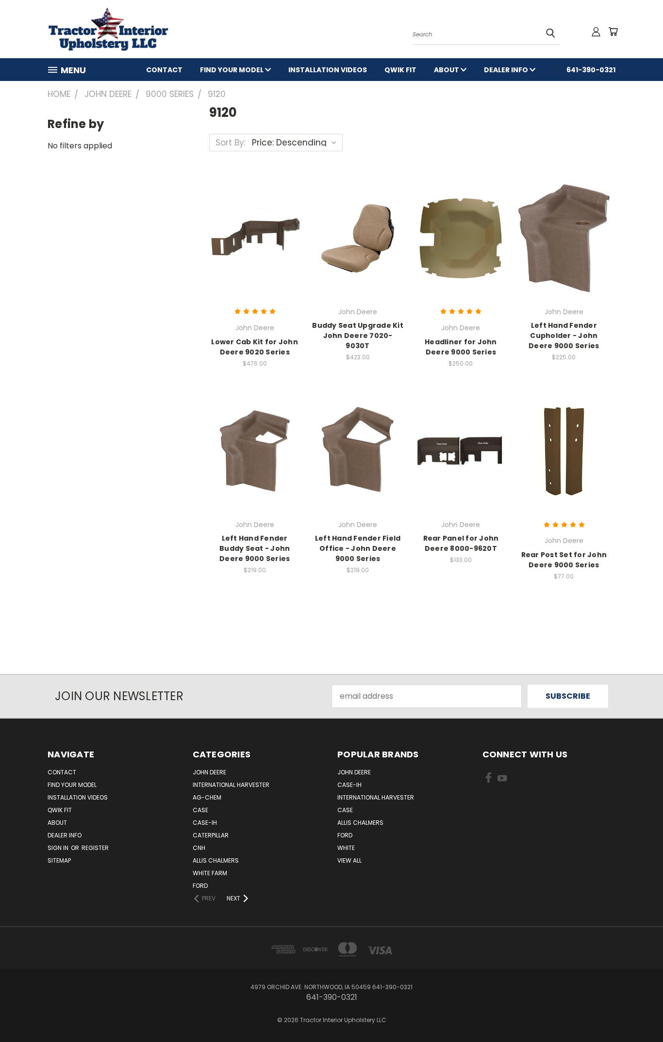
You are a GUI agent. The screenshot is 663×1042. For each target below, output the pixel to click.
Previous (635, 1011)
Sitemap (59, 860)
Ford (200, 886)
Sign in (59, 848)
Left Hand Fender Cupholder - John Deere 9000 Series (564, 336)
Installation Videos (327, 70)
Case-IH (205, 822)
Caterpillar (211, 835)
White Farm (210, 873)
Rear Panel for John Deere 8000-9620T (461, 543)
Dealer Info (507, 70)
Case (200, 810)
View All (349, 860)
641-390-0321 (590, 70)
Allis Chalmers (216, 860)
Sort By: (230, 142)
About (447, 70)
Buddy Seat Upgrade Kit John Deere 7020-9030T (357, 336)
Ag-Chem (207, 797)
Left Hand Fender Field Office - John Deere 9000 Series (358, 548)
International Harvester (231, 785)
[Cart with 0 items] (613, 31)
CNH (199, 848)
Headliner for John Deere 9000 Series (461, 347)
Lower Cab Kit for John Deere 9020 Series (254, 347)
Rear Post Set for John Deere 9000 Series (564, 560)
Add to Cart (563, 237)
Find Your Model (232, 70)
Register (95, 848)
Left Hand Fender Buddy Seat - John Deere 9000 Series (254, 548)
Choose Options (255, 237)
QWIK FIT (400, 70)
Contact (164, 70)
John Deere (209, 772)
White (346, 848)
